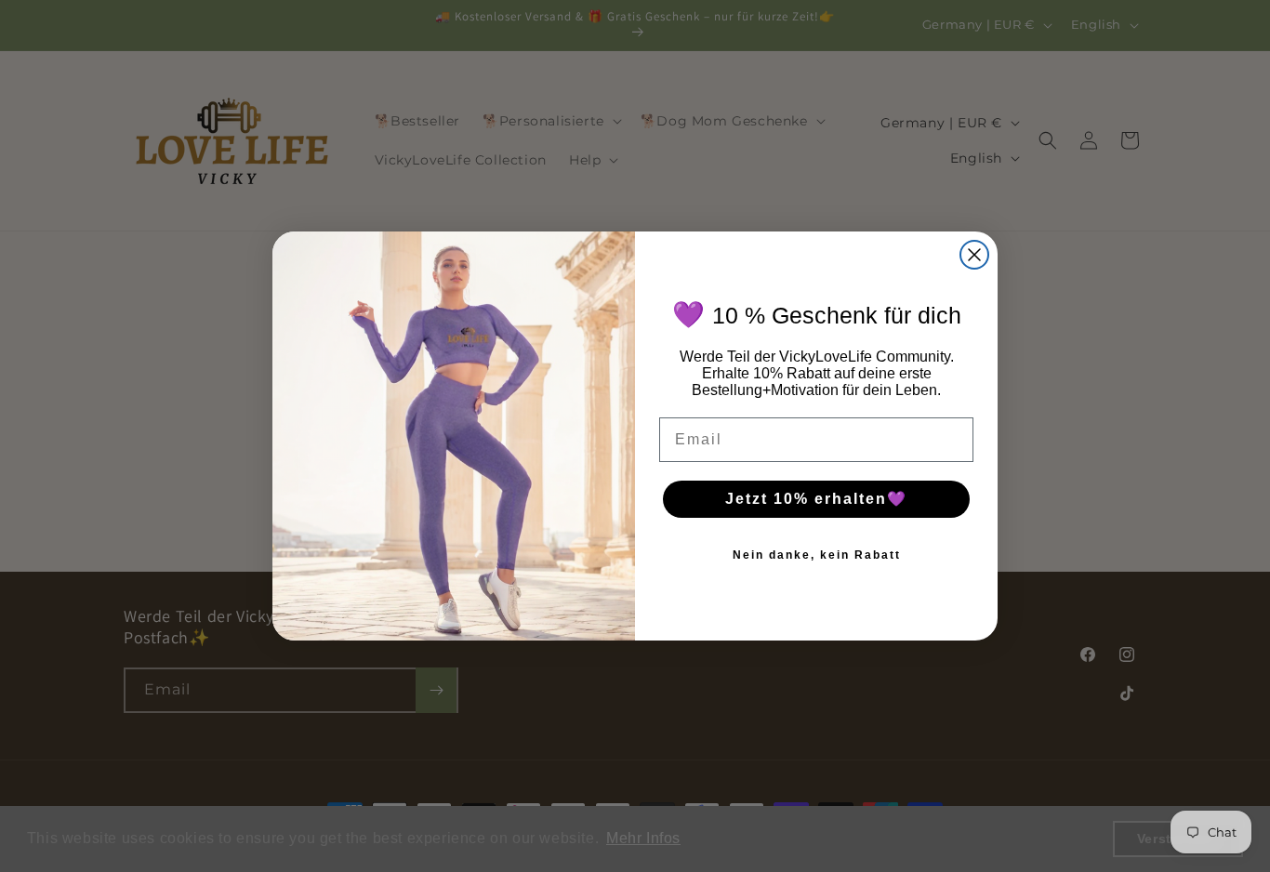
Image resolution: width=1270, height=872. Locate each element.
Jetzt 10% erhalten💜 (816, 499)
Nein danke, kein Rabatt (817, 555)
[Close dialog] (974, 255)
